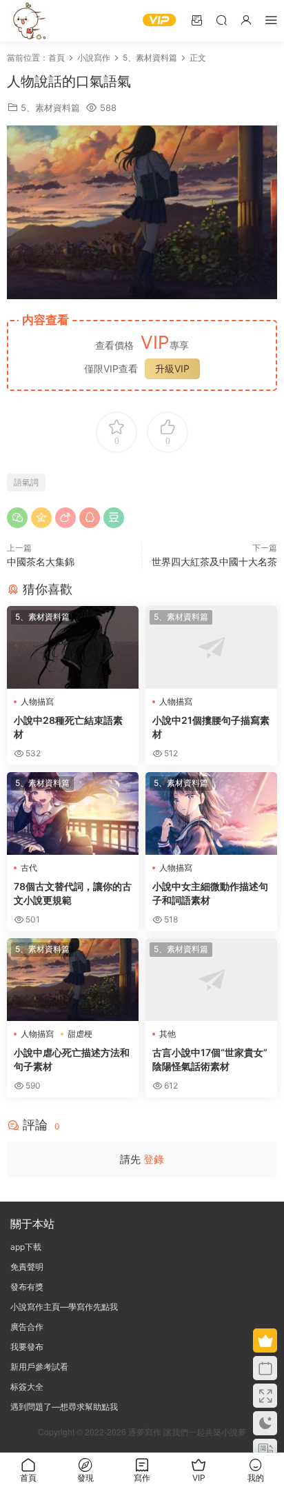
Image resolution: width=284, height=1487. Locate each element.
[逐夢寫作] (27, 20)
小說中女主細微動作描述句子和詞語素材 (210, 893)
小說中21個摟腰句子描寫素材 (211, 727)
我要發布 (26, 1347)
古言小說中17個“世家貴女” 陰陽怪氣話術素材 (209, 1059)
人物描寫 (37, 701)
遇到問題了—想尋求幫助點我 (64, 1407)
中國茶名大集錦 (40, 561)
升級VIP (172, 368)
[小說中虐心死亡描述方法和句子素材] (73, 979)
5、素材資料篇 (50, 107)
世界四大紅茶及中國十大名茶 (214, 561)
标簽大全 (26, 1387)
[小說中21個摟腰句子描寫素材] (211, 647)
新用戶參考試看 (39, 1367)
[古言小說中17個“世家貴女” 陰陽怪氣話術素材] (211, 979)
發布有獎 (26, 1287)
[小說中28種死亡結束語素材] (73, 647)
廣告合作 (26, 1327)
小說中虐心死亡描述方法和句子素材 (72, 1059)
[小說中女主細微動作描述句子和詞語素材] (211, 813)
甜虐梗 (80, 1034)
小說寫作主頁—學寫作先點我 (64, 1307)
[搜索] (221, 19)
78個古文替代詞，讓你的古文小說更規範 (73, 893)
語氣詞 (26, 482)
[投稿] (196, 19)
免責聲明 (26, 1267)
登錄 (153, 1159)
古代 (29, 867)
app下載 (25, 1247)
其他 (167, 1034)
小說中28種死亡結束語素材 (68, 727)
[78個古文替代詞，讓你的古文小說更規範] (73, 813)
